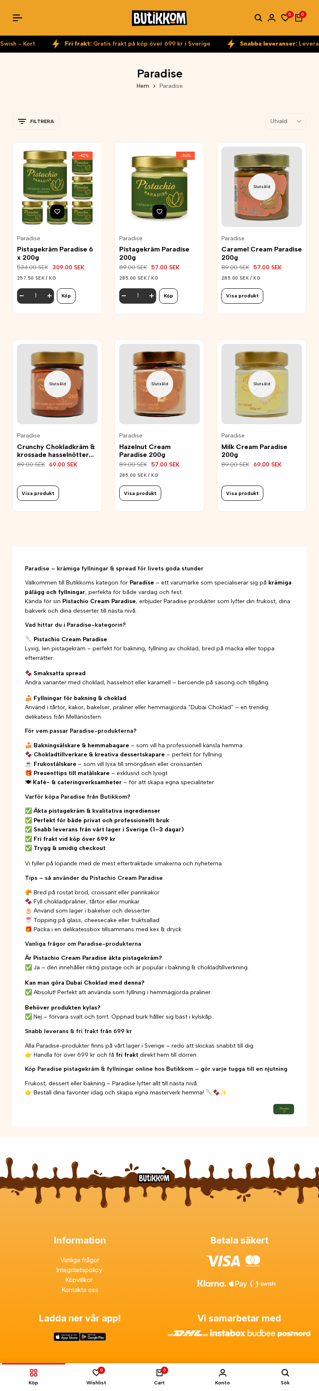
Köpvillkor (79, 1280)
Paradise (28, 238)
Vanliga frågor (79, 1260)
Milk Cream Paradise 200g (254, 451)
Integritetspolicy (80, 1270)
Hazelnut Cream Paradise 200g (145, 451)
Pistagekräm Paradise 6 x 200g (55, 253)
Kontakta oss (79, 1290)
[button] (57, 212)
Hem (143, 85)
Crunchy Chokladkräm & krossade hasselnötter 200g (56, 451)
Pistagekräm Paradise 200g (154, 253)
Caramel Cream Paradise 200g (261, 253)
